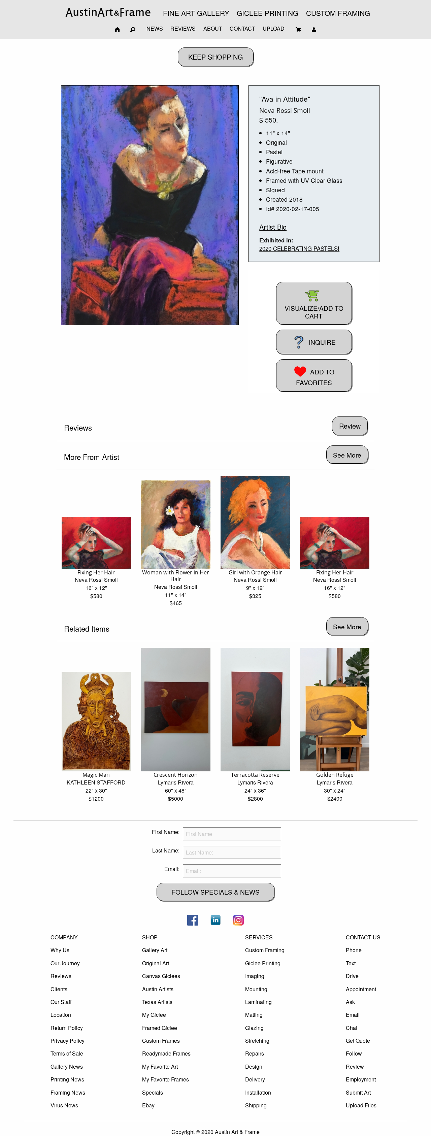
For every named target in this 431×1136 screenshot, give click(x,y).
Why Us (60, 950)
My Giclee (154, 1014)
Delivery (255, 1079)
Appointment (361, 989)
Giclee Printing (262, 963)
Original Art (155, 963)
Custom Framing (265, 950)
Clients (59, 989)
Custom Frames (161, 1040)
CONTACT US (363, 937)
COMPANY (64, 937)
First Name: (165, 832)
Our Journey (65, 963)
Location (61, 1014)
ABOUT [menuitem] (212, 28)
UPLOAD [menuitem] (274, 28)
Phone (354, 950)
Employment (361, 1079)
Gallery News (67, 1066)
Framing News (68, 1092)
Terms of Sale (67, 1053)
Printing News (67, 1079)
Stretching (257, 1040)
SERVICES (259, 937)
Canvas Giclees (161, 976)
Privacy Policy (68, 1040)
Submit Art (358, 1092)
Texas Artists (157, 1002)
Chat (351, 1028)
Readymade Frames (166, 1053)
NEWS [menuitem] (154, 28)
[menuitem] (108, 12)
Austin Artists (157, 989)
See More (347, 454)
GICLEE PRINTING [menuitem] (267, 13)
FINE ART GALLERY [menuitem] (196, 13)
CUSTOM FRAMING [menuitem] (338, 13)
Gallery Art (154, 950)
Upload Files (361, 1105)
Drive (352, 976)
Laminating (258, 1002)
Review (355, 1066)
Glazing (254, 1028)
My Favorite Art (160, 1066)
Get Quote (358, 1040)
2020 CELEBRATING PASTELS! (299, 248)
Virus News (64, 1105)
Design (253, 1066)
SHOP (150, 937)
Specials (152, 1092)
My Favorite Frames (165, 1079)
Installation (258, 1092)
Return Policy (67, 1028)
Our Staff (61, 1002)
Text (351, 963)
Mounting (256, 989)
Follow (354, 1053)
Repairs (254, 1053)
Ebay (148, 1105)
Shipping (256, 1105)
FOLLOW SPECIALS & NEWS (215, 891)
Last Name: (165, 850)
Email (353, 1014)
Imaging (254, 976)
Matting (254, 1014)
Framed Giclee (159, 1028)
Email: (171, 869)
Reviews (61, 976)
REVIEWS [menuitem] (183, 28)
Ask (350, 1002)
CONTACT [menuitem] (242, 28)
